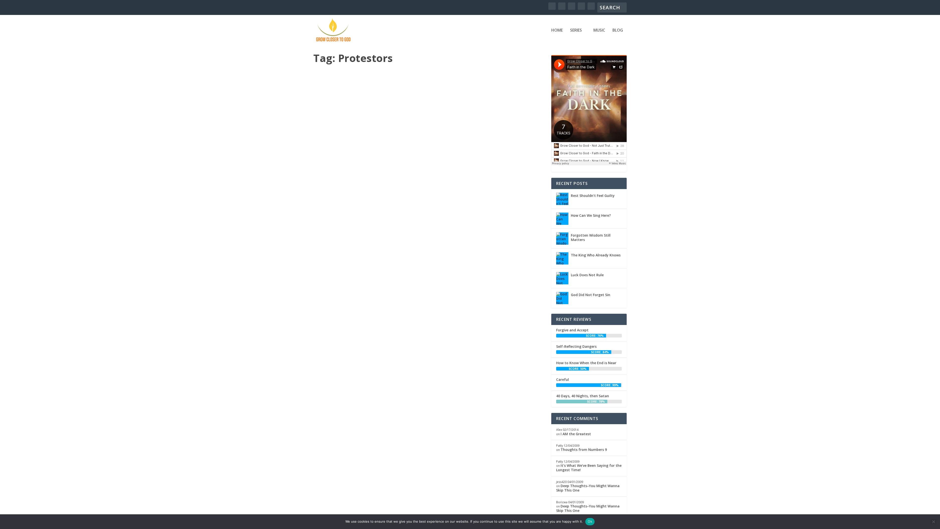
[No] (933, 521)
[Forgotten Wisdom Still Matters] (562, 238)
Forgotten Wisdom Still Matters (591, 237)
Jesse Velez (330, 218)
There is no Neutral (341, 211)
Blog (617, 30)
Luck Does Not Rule (587, 275)
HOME (557, 30)
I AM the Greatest (576, 434)
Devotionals (368, 218)
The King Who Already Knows (596, 255)
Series (576, 30)
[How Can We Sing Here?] (562, 219)
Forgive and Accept (572, 330)
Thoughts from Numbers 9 (584, 449)
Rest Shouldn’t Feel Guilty (593, 195)
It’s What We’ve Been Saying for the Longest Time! (589, 467)
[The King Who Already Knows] (562, 258)
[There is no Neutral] (429, 134)
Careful (562, 379)
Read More (335, 246)
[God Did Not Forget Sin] (562, 298)
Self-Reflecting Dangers (576, 346)
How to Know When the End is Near (586, 363)
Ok (590, 521)
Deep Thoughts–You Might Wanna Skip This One (588, 488)
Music (599, 30)
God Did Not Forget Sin (590, 294)
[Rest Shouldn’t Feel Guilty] (562, 199)
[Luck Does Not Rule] (562, 278)
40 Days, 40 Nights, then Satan (582, 396)
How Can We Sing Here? (591, 215)
